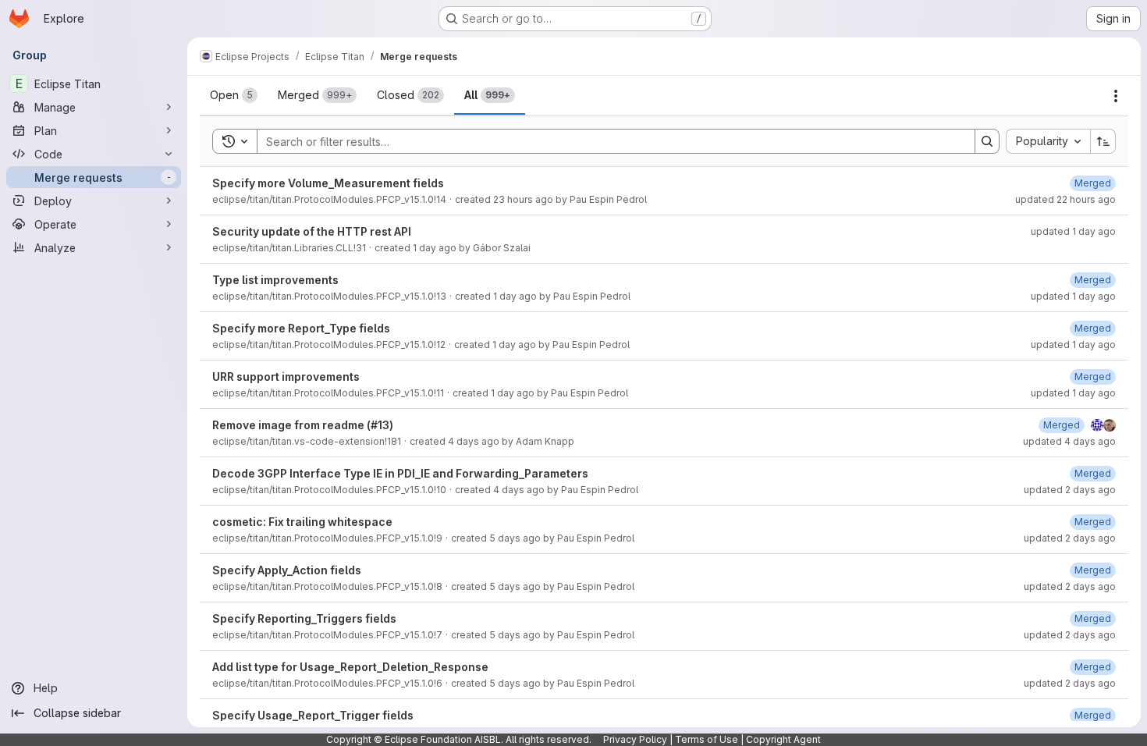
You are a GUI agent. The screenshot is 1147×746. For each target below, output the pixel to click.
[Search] (987, 141)
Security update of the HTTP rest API (311, 231)
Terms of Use (706, 739)
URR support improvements (286, 376)
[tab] (234, 95)
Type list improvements (275, 279)
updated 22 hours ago (1065, 199)
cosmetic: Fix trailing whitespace (302, 521)
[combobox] (1048, 141)
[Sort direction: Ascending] (1103, 141)
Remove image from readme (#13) (302, 425)
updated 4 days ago (1069, 441)
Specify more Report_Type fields (301, 328)
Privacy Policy (635, 739)
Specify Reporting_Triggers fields (304, 618)
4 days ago (473, 441)
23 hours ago (523, 199)
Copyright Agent (783, 739)
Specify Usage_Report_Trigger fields (313, 715)
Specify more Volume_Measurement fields (328, 183)
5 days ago (515, 538)
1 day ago (434, 248)
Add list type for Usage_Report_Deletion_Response (350, 666)
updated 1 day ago (1073, 231)
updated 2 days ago (1070, 490)
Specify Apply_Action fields (286, 570)
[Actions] (1115, 95)
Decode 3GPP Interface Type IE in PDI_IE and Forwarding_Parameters (400, 473)
